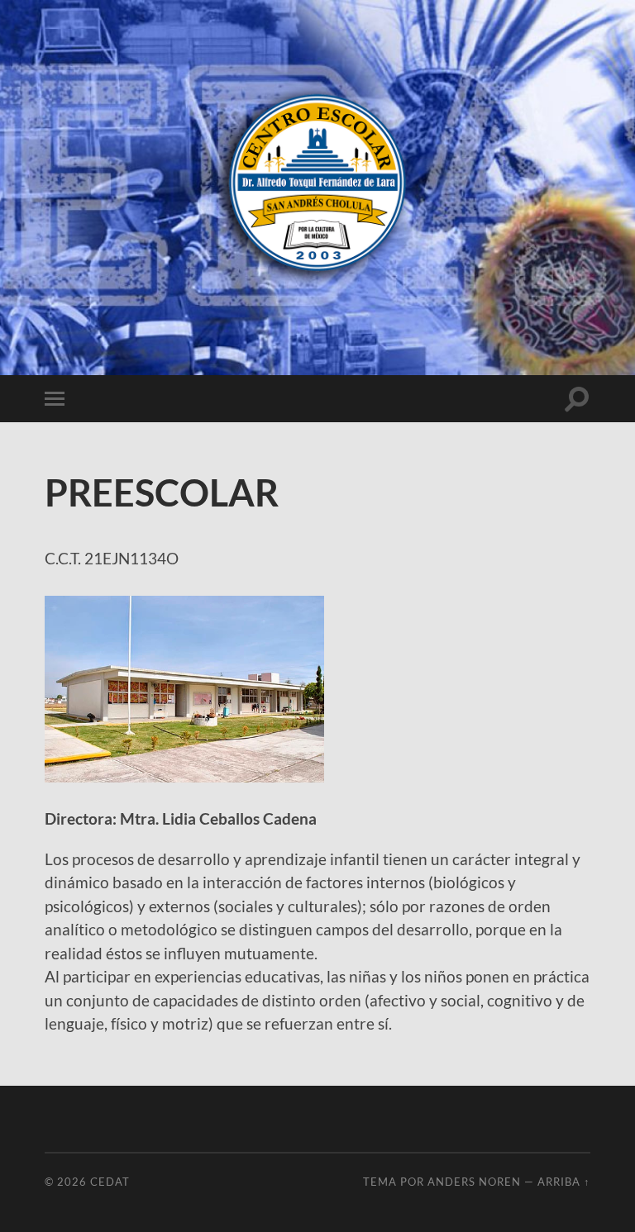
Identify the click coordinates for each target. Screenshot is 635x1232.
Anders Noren (474, 1181)
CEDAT (110, 1181)
